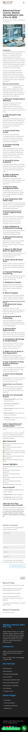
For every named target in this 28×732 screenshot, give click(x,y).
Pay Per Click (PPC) (7, 677)
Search (22, 578)
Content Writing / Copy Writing (10, 685)
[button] (11, 728)
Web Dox (6, 20)
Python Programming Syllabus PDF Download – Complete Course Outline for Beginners (13, 598)
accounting (10, 87)
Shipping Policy (7, 708)
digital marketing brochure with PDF (12, 593)
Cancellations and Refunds (10, 705)
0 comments (7, 22)
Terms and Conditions (9, 703)
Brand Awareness (7, 668)
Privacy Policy (7, 700)
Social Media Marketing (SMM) (10, 674)
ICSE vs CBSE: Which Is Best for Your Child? (13, 585)
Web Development (7, 671)
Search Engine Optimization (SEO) (11, 680)
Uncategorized (21, 20)
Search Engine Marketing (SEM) (10, 682)
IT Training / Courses (8, 691)
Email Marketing (7, 688)
